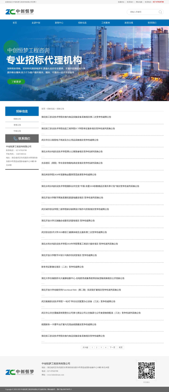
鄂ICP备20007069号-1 (64, 389)
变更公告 (17, 125)
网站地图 (139, 2)
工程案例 (105, 23)
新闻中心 (59, 23)
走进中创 (36, 23)
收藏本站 (121, 2)
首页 (15, 23)
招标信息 (82, 23)
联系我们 (130, 2)
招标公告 (17, 119)
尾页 (121, 347)
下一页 (112, 347)
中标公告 (17, 131)
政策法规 (129, 23)
